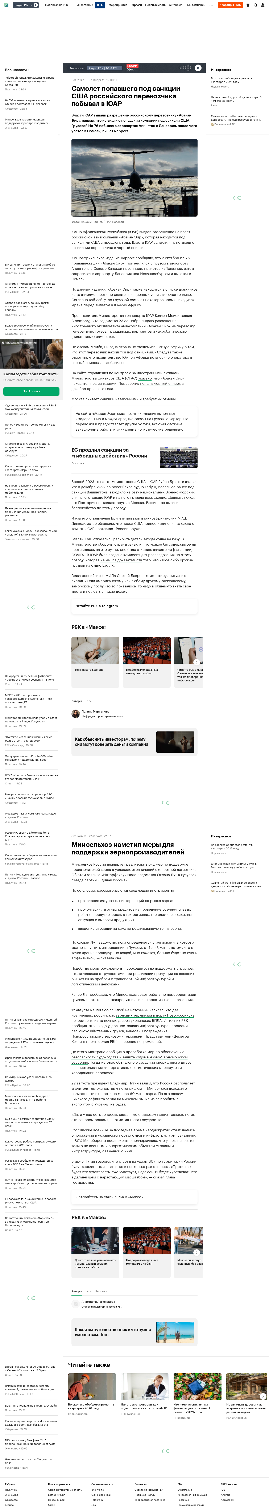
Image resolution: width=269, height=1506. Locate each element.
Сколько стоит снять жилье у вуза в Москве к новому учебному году (234, 865)
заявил (186, 315)
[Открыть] (31, 5)
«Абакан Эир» (104, 413)
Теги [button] (88, 701)
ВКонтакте (97, 1489)
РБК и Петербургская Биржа (22, 863)
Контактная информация (192, 1494)
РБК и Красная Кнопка (18, 1149)
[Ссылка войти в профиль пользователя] (263, 4)
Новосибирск (56, 1499)
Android (226, 1494)
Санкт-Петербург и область (65, 1489)
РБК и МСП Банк (14, 1394)
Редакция (183, 1499)
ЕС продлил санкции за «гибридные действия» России (109, 452)
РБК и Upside (13, 1085)
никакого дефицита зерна (93, 1098)
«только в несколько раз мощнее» (139, 1166)
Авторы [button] (76, 701)
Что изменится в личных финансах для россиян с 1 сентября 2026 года (192, 1408)
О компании (185, 1489)
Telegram (110, 606)
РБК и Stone (12, 1467)
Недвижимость (220, 86)
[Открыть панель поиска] (255, 5)
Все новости (16, 70)
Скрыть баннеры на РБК (148, 1489)
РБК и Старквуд (14, 745)
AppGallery (227, 1499)
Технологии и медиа (17, 539)
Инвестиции (182, 1417)
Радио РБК (22, 5)
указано (145, 377)
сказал (77, 580)
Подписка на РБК (144, 1494)
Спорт (9, 684)
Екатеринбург (56, 1494)
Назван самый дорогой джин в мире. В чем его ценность (236, 98)
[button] (248, 5)
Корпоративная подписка (149, 1499)
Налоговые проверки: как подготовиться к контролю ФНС (144, 1406)
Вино (214, 105)
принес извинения (159, 523)
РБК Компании (130, 1414)
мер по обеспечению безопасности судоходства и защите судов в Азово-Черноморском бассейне (129, 1056)
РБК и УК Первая (15, 432)
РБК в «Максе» (89, 627)
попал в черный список (160, 383)
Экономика (11, 127)
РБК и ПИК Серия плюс (19, 474)
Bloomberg (81, 320)
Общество (11, 108)
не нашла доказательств (121, 559)
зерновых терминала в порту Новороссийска (155, 1014)
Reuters (96, 1009)
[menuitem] (57, 5)
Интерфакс (113, 874)
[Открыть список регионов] (248, 5)
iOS (223, 1489)
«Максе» (135, 1196)
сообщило (144, 257)
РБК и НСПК (12, 292)
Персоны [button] (101, 1291)
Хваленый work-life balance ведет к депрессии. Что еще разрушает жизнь (236, 117)
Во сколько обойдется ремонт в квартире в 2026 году (232, 79)
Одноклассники (101, 1494)
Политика (11, 89)
